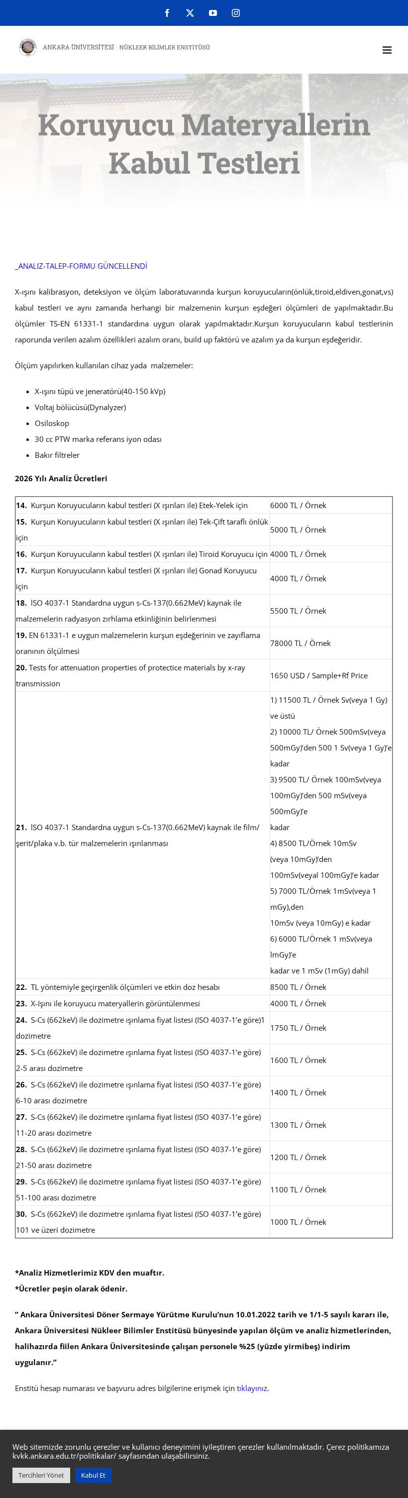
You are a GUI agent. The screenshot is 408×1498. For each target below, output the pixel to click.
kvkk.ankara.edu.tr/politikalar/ (64, 1456)
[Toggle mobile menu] (388, 50)
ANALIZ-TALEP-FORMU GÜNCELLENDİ (82, 266)
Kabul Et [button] (93, 1475)
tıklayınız (252, 1388)
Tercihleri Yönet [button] (41, 1475)
